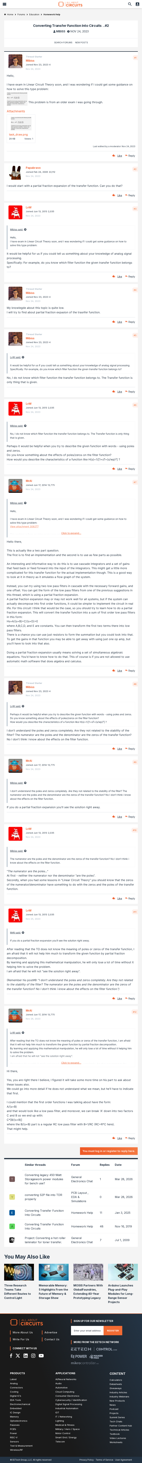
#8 (135, 684)
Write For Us (21, 1339)
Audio (58, 1383)
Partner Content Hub (121, 1425)
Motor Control (62, 1433)
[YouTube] (41, 1355)
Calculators (116, 1380)
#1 (135, 57)
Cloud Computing (64, 1391)
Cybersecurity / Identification (71, 1400)
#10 (134, 830)
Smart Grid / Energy (66, 1437)
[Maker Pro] (96, 1356)
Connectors (16, 1387)
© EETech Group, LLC (21, 1459)
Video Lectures (118, 1438)
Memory (14, 1416)
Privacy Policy (86, 1459)
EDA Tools (15, 1400)
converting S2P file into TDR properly (43, 1197)
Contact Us (52, 1339)
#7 (135, 482)
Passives (15, 1425)
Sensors (14, 1441)
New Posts (81, 42)
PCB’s (13, 1429)
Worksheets (116, 1442)
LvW (29, 207)
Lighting (59, 1420)
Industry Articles (118, 1392)
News (113, 1404)
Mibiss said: (16, 229)
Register (113, 1330)
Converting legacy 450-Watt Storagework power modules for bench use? (44, 1179)
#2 (135, 169)
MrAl (29, 481)
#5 (135, 335)
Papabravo (33, 167)
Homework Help (82, 1212)
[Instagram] (33, 1356)
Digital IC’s (15, 1395)
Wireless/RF (16, 1449)
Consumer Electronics (67, 1395)
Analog (14, 1383)
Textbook (115, 1434)
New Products (117, 1400)
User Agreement (123, 1459)
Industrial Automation (66, 1408)
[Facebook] (11, 1356)
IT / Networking (63, 1416)
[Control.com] (106, 1349)
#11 (134, 911)
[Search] (130, 4)
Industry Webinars (119, 1396)
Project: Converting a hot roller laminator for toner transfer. (45, 1240)
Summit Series (117, 1417)
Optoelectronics (18, 1420)
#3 (135, 208)
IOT (57, 1412)
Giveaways (116, 1388)
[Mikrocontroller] (85, 1363)
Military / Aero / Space (67, 1429)
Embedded (15, 1408)
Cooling (14, 1391)
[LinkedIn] (26, 1356)
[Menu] (4, 4)
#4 (135, 290)
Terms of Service (104, 1459)
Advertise (51, 1332)
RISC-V (13, 1437)
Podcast (114, 1409)
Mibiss (60, 31)
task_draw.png (18, 134)
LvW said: (15, 357)
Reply (131, 155)
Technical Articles (119, 1429)
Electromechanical (20, 1404)
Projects (114, 1413)
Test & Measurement (21, 1445)
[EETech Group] (81, 1349)
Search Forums (63, 42)
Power (13, 1433)
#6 (135, 405)
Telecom (60, 1441)
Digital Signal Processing (68, 1404)
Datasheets (116, 1384)
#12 (134, 1012)
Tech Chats (116, 1421)
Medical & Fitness (64, 1425)
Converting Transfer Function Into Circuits (44, 1213)
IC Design (15, 1412)
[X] (18, 1356)
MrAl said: (15, 932)
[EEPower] (79, 1356)
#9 (135, 762)
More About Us (23, 1332)
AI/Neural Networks (65, 1379)
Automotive (61, 1387)
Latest (13, 1379)
